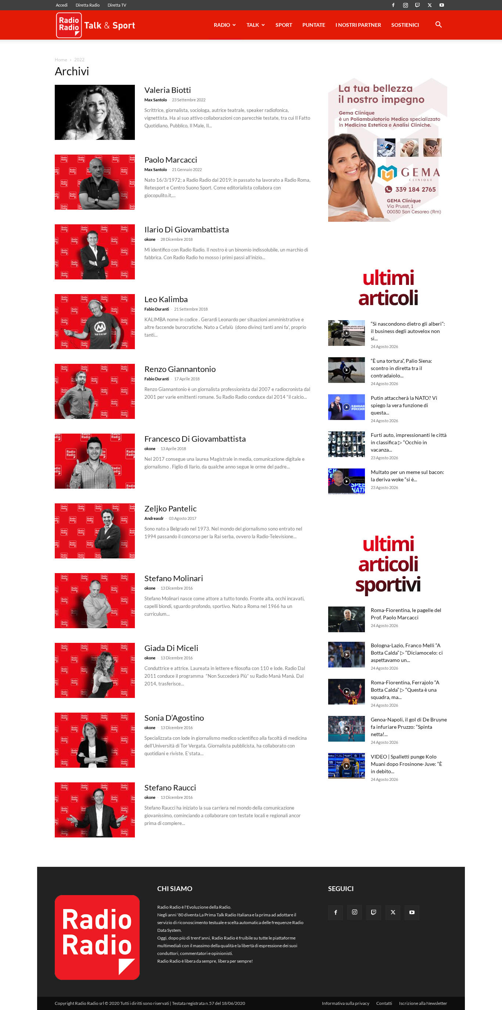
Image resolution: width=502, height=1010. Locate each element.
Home (61, 60)
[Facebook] (393, 5)
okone (149, 239)
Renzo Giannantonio (180, 369)
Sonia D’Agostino (174, 718)
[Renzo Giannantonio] (95, 391)
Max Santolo (155, 99)
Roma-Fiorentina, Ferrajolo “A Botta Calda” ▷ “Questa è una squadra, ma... (405, 689)
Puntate (313, 25)
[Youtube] (441, 5)
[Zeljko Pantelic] (95, 530)
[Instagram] (405, 5)
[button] (438, 26)
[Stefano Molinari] (95, 600)
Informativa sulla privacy (345, 1003)
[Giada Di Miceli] (95, 670)
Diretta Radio (88, 5)
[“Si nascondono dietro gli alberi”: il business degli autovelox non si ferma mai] (346, 333)
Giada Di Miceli (171, 648)
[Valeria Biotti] (95, 112)
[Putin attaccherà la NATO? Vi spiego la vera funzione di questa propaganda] (346, 407)
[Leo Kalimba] (95, 321)
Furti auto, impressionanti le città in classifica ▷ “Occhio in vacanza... (409, 442)
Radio (222, 25)
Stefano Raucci (170, 787)
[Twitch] (417, 5)
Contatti (384, 1003)
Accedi (62, 5)
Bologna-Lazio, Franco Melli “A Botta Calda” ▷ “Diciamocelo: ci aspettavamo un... (407, 652)
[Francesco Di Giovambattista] (95, 461)
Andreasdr (154, 518)
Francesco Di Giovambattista (195, 439)
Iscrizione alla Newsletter (423, 1003)
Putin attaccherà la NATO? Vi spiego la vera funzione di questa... (404, 405)
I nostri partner (358, 25)
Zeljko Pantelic (170, 508)
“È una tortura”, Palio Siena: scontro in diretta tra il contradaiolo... (401, 368)
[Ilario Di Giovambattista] (95, 251)
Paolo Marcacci (170, 159)
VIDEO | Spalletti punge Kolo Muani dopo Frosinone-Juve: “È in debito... (406, 763)
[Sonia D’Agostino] (95, 740)
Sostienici (405, 25)
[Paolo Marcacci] (95, 182)
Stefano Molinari (173, 578)
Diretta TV (117, 5)
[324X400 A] (387, 220)
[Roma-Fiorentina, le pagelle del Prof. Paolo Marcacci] (346, 619)
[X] (429, 5)
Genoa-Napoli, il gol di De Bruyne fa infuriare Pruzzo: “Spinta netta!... (409, 726)
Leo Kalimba (166, 299)
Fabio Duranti (156, 309)
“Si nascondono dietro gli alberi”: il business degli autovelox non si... (408, 331)
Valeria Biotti (167, 90)
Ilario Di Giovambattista (186, 229)
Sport (284, 25)
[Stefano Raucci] (95, 809)
